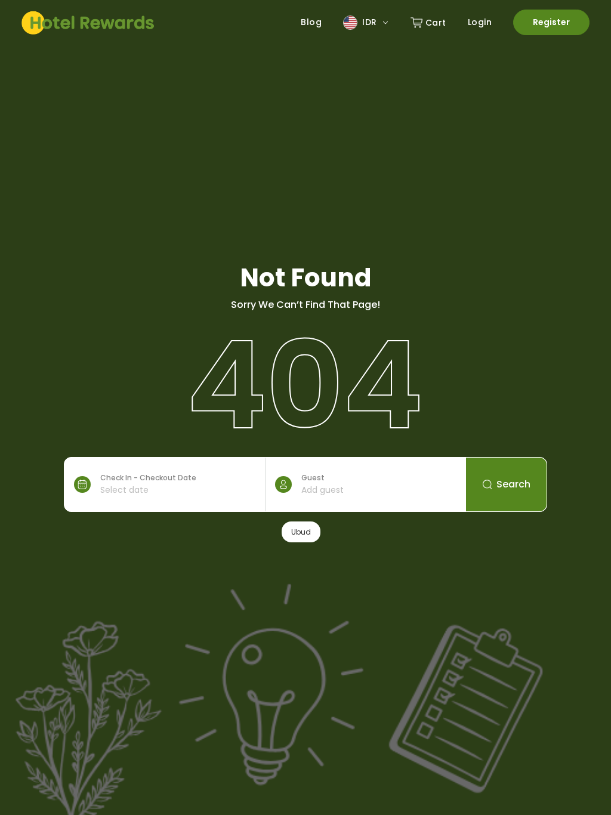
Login (480, 22)
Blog (311, 22)
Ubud (301, 532)
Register (551, 22)
